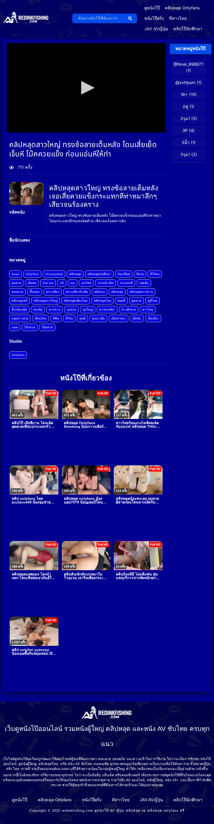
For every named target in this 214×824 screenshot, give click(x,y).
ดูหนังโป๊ (152, 7)
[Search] (131, 18)
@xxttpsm (185, 82)
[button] (86, 88)
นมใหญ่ (87, 309)
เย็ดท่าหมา (118, 318)
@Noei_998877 (189, 64)
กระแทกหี (126, 283)
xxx (72, 283)
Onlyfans (32, 274)
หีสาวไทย (178, 18)
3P (185, 130)
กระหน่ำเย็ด (106, 283)
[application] (86, 88)
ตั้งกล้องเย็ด (19, 309)
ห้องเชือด (123, 274)
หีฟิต (56, 318)
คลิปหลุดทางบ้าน (141, 292)
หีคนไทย (40, 318)
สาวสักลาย (128, 309)
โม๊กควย (29, 327)
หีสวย (140, 274)
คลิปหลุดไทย (102, 301)
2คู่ (185, 106)
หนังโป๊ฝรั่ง (154, 18)
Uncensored (54, 274)
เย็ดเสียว (153, 318)
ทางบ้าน (54, 309)
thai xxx (48, 283)
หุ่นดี (82, 318)
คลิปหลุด (75, 274)
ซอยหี (121, 301)
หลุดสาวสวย (19, 318)
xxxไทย (86, 283)
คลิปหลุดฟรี (19, 301)
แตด (14, 327)
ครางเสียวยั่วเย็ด (77, 292)
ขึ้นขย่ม (34, 292)
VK (62, 283)
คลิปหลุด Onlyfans (182, 7)
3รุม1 (185, 154)
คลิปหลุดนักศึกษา (99, 274)
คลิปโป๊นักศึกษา (187, 28)
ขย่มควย (17, 292)
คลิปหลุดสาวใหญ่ (45, 301)
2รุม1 (185, 118)
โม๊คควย (47, 327)
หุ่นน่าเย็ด (98, 318)
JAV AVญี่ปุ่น (156, 28)
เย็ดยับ (136, 318)
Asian (15, 274)
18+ (184, 94)
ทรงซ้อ (38, 309)
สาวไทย (147, 309)
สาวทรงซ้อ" (107, 309)
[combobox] (98, 18)
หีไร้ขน (154, 274)
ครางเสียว (53, 292)
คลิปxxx (99, 292)
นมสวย (71, 309)
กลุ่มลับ (144, 283)
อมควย (16, 283)
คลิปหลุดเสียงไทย (75, 301)
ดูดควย (136, 301)
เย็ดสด (31, 283)
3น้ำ (185, 142)
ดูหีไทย (152, 301)
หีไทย (69, 318)
